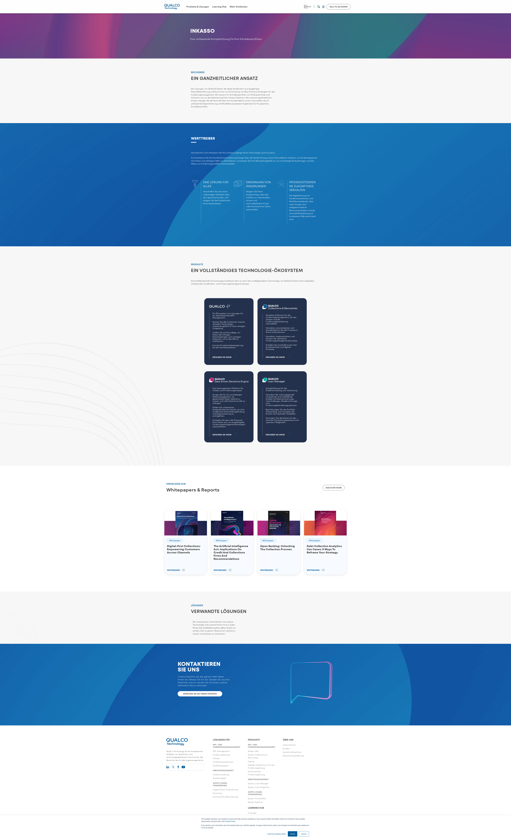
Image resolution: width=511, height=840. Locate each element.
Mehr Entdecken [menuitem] (238, 6)
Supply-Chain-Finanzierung (225, 789)
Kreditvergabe (219, 778)
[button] (318, 6)
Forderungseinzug (221, 755)
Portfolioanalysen (221, 765)
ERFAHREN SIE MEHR (222, 357)
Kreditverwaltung (221, 774)
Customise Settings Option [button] (276, 834)
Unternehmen (289, 745)
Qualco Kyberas (255, 802)
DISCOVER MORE (334, 488)
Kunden (286, 748)
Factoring (217, 793)
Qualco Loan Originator (259, 787)
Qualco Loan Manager (258, 783)
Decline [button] (304, 834)
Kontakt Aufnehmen (292, 752)
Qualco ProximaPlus (257, 798)
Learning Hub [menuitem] (219, 6)
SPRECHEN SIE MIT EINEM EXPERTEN (200, 694)
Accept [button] (292, 834)
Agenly (251, 761)
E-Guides (252, 813)
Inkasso (216, 758)
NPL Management (221, 751)
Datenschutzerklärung (293, 756)
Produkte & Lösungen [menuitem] (197, 6)
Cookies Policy (229, 821)
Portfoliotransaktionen (223, 762)
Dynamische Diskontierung (225, 797)
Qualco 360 (253, 751)
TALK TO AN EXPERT (338, 7)
